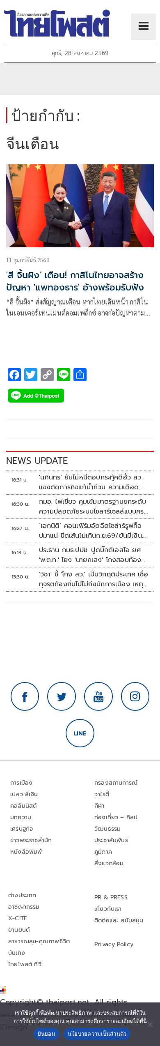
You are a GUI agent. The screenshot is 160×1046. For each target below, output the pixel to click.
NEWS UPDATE (37, 461)
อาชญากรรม (24, 907)
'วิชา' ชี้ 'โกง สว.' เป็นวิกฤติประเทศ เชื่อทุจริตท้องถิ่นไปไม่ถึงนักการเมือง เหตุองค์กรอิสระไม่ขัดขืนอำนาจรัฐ (93, 579)
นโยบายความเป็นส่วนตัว (97, 1033)
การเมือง (21, 783)
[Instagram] (135, 696)
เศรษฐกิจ (21, 829)
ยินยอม (46, 1033)
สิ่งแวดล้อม (108, 863)
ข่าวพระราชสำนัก (31, 840)
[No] (150, 1024)
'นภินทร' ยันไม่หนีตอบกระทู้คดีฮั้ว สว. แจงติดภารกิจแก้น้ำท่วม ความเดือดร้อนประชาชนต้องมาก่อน (91, 482)
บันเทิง (16, 953)
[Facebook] (25, 696)
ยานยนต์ (19, 930)
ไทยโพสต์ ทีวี (24, 964)
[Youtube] (98, 696)
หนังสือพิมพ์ (26, 852)
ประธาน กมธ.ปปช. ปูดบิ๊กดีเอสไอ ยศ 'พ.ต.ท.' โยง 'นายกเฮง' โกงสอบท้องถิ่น (90, 555)
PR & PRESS (111, 897)
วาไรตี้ (101, 794)
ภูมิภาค (103, 852)
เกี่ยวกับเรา (108, 909)
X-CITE (17, 918)
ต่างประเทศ (22, 895)
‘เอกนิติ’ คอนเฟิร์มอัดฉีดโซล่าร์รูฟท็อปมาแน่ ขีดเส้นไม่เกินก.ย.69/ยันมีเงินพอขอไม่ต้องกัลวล (90, 531)
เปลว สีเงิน (24, 794)
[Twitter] (61, 696)
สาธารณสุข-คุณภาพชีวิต (39, 941)
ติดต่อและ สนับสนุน (119, 920)
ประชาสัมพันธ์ (111, 840)
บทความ (20, 817)
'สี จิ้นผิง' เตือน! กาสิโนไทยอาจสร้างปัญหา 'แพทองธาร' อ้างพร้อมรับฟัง (75, 281)
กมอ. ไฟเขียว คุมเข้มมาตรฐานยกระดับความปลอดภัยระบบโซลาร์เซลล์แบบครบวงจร (93, 506)
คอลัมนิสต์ (23, 806)
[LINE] (80, 733)
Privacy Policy (114, 944)
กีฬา (99, 806)
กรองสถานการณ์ (115, 783)
